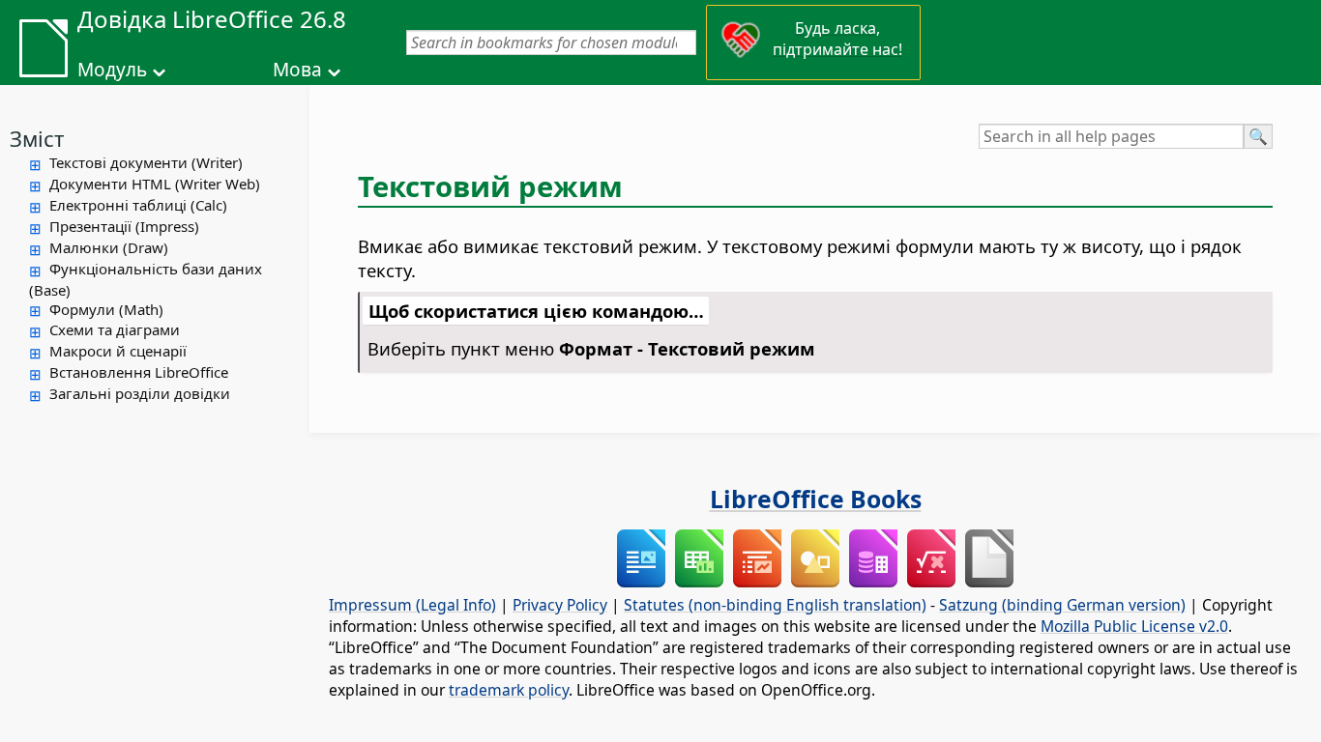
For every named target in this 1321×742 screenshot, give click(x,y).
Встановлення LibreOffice (138, 372)
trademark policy (509, 689)
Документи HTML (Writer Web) (154, 183)
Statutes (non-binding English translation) (775, 604)
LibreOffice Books (816, 498)
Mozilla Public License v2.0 (1134, 626)
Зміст (37, 138)
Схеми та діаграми (114, 329)
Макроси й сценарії (118, 350)
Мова (297, 69)
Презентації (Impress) (124, 226)
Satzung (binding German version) (1062, 604)
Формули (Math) (106, 309)
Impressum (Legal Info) (412, 604)
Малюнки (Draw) (108, 247)
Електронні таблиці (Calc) (138, 204)
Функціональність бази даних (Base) (145, 279)
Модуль (112, 69)
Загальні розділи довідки (139, 393)
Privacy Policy (560, 604)
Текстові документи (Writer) (146, 162)
